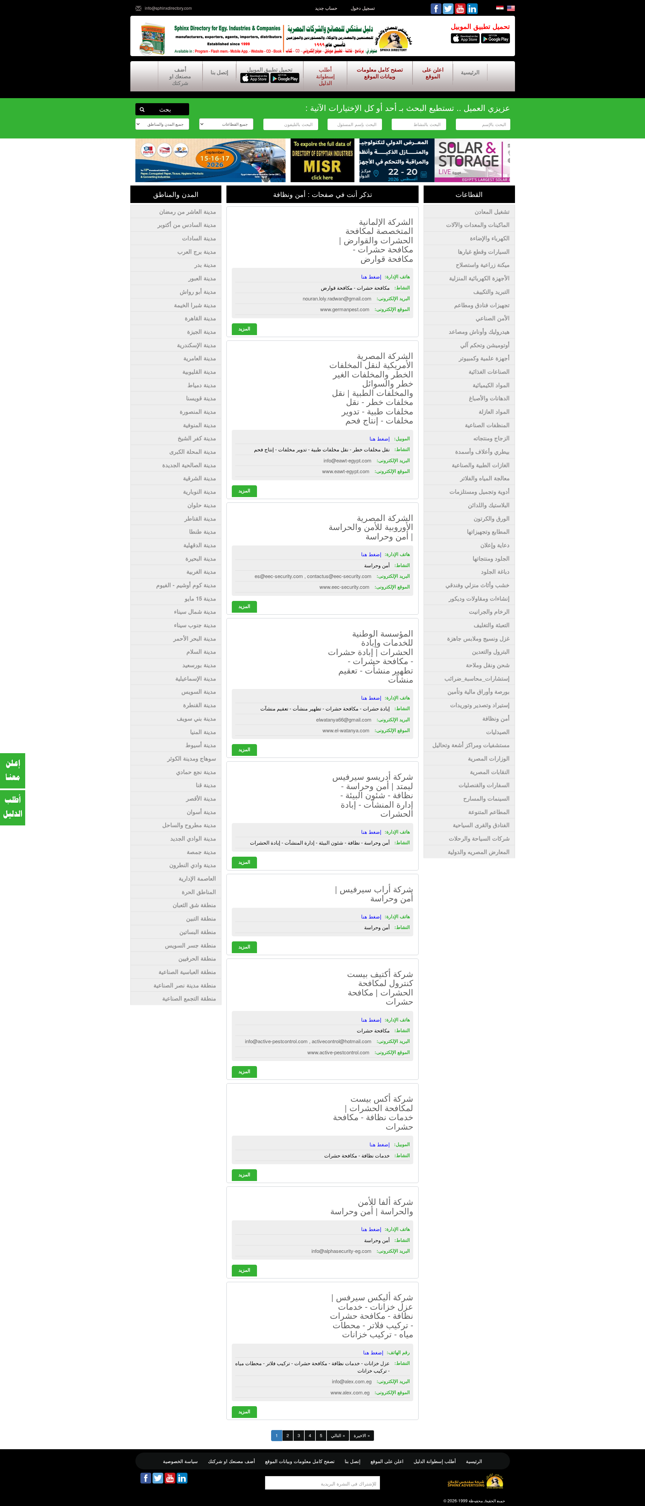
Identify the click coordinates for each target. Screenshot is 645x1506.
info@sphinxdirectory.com (168, 8)
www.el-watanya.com (346, 730)
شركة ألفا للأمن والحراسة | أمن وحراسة (371, 1206)
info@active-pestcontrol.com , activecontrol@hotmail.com (308, 1041)
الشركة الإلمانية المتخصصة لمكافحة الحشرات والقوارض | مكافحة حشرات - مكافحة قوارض (376, 239)
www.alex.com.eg (350, 1392)
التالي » (338, 1435)
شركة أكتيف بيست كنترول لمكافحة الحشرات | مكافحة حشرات (380, 987)
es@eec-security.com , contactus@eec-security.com (313, 575)
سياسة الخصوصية (180, 1461)
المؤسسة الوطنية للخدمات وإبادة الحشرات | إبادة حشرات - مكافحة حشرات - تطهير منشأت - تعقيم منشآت (370, 656)
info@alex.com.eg (352, 1381)
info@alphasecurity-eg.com (341, 1250)
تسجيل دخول (363, 8)
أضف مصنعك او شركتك (180, 76)
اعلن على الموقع (432, 73)
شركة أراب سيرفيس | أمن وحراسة (374, 893)
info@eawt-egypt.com (348, 460)
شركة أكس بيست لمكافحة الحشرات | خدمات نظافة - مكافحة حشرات (373, 1112)
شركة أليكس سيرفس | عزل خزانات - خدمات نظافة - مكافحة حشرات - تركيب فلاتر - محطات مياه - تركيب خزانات (371, 1315)
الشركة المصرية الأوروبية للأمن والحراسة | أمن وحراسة (371, 526)
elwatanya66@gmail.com (344, 719)
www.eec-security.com (344, 586)
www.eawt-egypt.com (346, 471)
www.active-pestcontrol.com (338, 1052)
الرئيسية (470, 72)
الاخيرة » (362, 1435)
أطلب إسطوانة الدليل (325, 76)
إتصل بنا (219, 72)
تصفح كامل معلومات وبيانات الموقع (380, 73)
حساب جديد (326, 8)
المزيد (244, 328)
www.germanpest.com (345, 309)
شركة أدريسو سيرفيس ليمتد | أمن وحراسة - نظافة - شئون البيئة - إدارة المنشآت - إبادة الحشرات (372, 794)
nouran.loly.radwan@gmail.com (337, 298)
